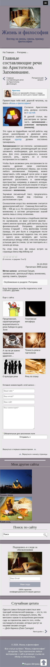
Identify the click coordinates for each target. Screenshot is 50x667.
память (13, 276)
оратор (18, 139)
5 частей (31, 113)
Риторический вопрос (37, 79)
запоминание (9, 274)
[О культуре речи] (13, 366)
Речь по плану (31, 376)
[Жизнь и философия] (25, 18)
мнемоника (40, 274)
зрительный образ (25, 274)
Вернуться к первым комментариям (18, 449)
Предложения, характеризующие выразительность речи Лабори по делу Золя (12, 324)
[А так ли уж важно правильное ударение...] (13, 340)
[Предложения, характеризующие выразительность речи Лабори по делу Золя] (13, 309)
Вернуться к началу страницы (34, 454)
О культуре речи (10, 376)
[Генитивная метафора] (35, 309)
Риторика (32, 282)
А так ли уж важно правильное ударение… (11, 353)
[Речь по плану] (35, 366)
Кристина (16, 91)
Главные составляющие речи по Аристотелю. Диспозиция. (15, 81)
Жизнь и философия (25, 32)
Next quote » (38, 632)
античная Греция (26, 271)
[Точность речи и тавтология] (35, 340)
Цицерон (22, 276)
